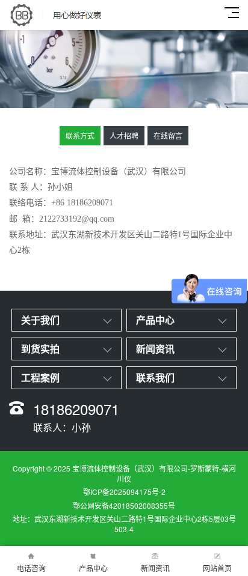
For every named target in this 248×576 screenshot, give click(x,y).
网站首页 (217, 568)
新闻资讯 (155, 568)
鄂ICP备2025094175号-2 (124, 492)
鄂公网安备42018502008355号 (124, 505)
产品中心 (93, 568)
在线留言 (167, 135)
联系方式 (80, 135)
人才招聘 (124, 135)
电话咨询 (31, 568)
